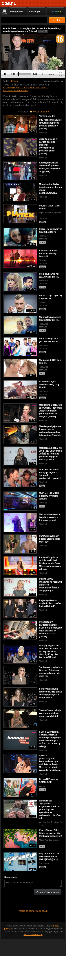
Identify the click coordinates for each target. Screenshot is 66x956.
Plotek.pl (14, 81)
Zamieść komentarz (47, 892)
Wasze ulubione (41, 111)
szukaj (56, 20)
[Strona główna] (9, 3)
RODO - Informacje (33, 934)
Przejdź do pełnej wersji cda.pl (33, 911)
